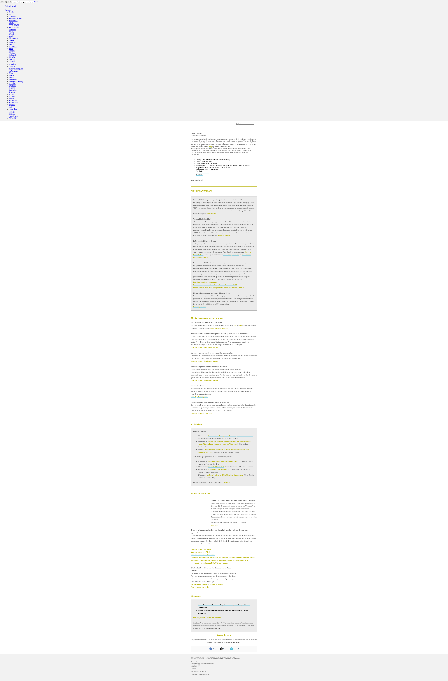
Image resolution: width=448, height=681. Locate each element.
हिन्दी (11, 49)
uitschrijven (194, 674)
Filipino (12, 114)
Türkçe (12, 112)
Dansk (11, 34)
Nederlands (13, 38)
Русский (12, 86)
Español (12, 88)
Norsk (11, 75)
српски (12, 105)
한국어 (12, 66)
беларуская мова (15, 19)
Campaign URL (6, 2)
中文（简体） (15, 25)
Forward (236, 649)
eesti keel (12, 36)
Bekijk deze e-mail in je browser (245, 124)
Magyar (12, 51)
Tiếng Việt (13, 118)
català (11, 23)
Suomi (11, 40)
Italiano (12, 59)
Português (13, 79)
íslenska (12, 57)
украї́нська (13, 116)
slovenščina (13, 103)
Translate (8, 10)
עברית (11, 94)
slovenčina (13, 100)
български (13, 21)
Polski (11, 77)
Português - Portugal (16, 82)
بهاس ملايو (13, 71)
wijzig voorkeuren (204, 674)
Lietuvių (12, 96)
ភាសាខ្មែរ (12, 64)
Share (215, 649)
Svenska (12, 92)
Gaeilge (12, 53)
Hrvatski (12, 30)
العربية (11, 14)
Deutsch (12, 44)
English (12, 12)
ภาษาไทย (13, 109)
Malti (11, 73)
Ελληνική (12, 47)
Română (12, 84)
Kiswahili (12, 90)
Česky (11, 32)
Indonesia (12, 55)
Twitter (10, 6)
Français (12, 42)
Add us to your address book (199, 671)
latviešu (12, 98)
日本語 (12, 61)
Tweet (225, 649)
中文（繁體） (15, 27)
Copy (36, 2)
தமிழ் (11, 107)
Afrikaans (13, 16)
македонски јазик (16, 69)
